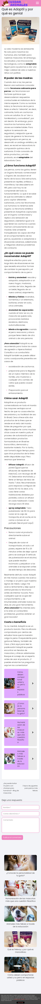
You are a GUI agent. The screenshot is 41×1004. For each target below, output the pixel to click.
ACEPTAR (20, 1002)
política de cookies (19, 999)
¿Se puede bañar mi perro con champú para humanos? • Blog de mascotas (11, 788)
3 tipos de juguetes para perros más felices (30, 788)
